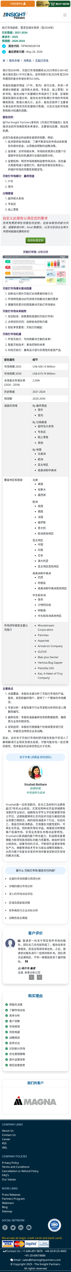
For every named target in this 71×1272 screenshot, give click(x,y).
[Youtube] (30, 1229)
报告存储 (14, 60)
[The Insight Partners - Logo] (15, 15)
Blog (5, 1207)
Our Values (9, 1179)
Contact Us (9, 1135)
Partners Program (13, 1199)
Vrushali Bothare (35, 784)
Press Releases (11, 1194)
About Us (8, 1130)
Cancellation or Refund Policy (20, 1171)
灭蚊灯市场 (41, 60)
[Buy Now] (53, 4)
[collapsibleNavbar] (65, 15)
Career (6, 1139)
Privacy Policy (10, 1163)
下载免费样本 (16, 3)
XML (4, 1147)
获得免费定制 (35, 240)
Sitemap (7, 1211)
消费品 (27, 60)
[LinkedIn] (22, 1229)
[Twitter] (14, 1229)
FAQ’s (5, 1175)
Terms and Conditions (15, 1167)
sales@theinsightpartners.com (41, 1260)
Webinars (8, 1203)
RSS (4, 1143)
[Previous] (29, 977)
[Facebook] (6, 1229)
